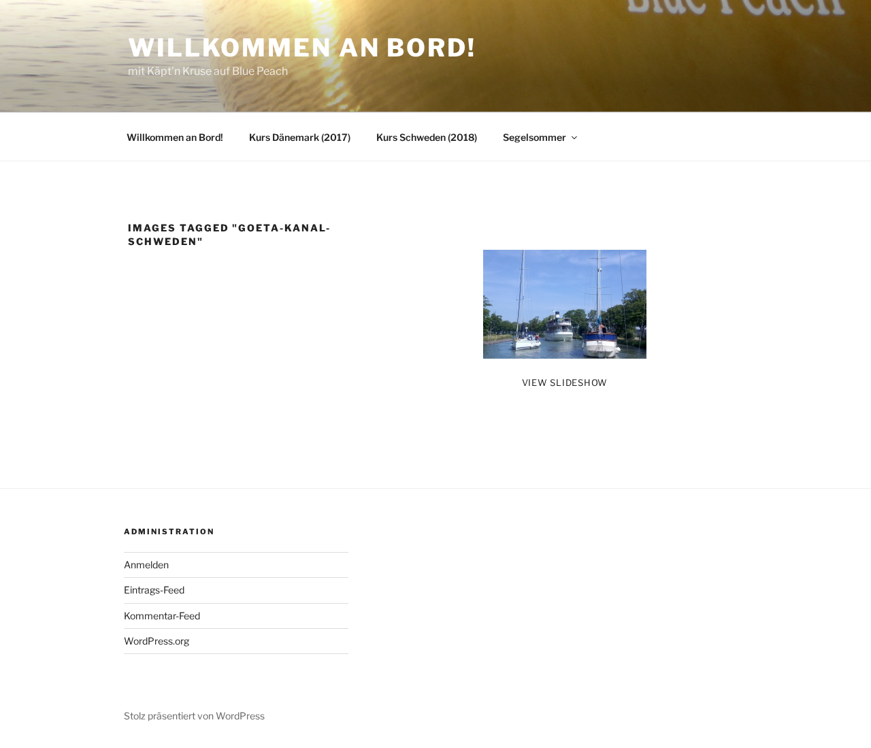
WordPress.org (156, 641)
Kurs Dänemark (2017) (299, 137)
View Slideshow (565, 382)
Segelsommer (534, 137)
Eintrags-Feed (154, 590)
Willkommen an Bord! (302, 48)
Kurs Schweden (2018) (426, 137)
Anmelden (146, 564)
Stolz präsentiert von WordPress (194, 715)
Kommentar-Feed (162, 615)
